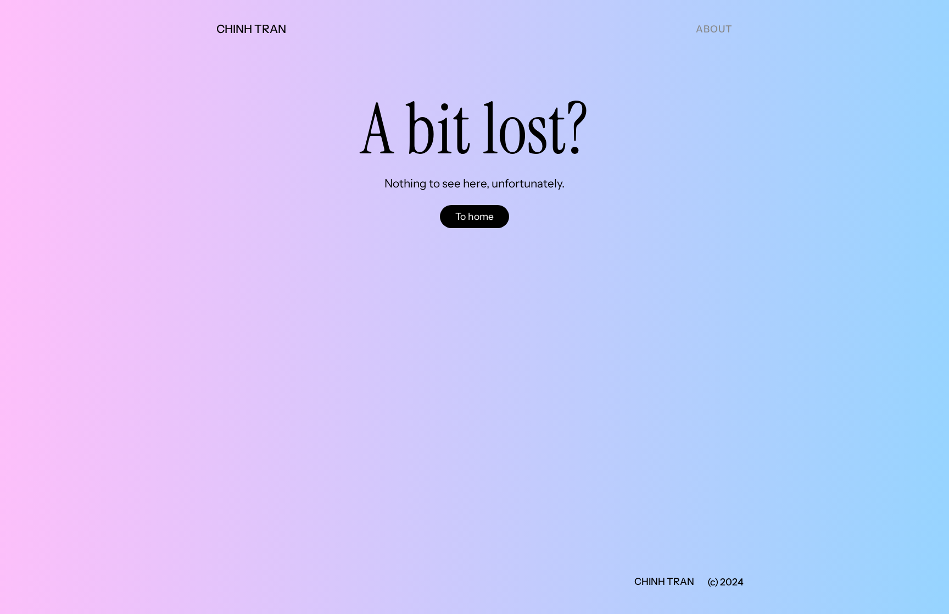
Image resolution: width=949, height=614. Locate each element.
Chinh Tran (251, 29)
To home (474, 216)
